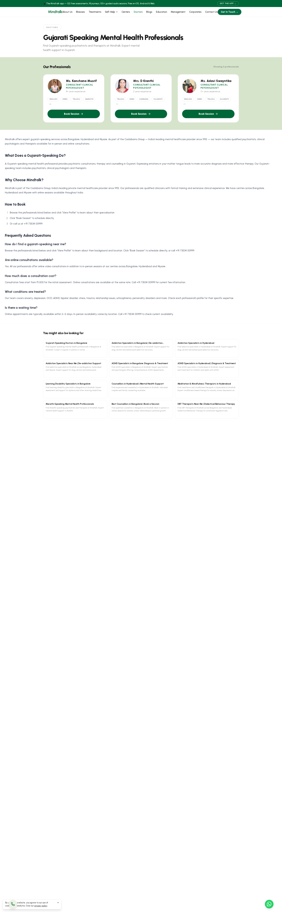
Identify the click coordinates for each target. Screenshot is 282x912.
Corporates (195, 11)
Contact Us (211, 11)
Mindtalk (55, 12)
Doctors (138, 11)
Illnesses (80, 11)
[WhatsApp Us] (269, 904)
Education (161, 11)
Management (178, 11)
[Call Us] (13, 904)
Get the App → (228, 3)
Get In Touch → (229, 11)
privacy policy (40, 906)
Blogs (149, 11)
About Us (67, 11)
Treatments (95, 11)
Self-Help (110, 11)
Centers (126, 11)
